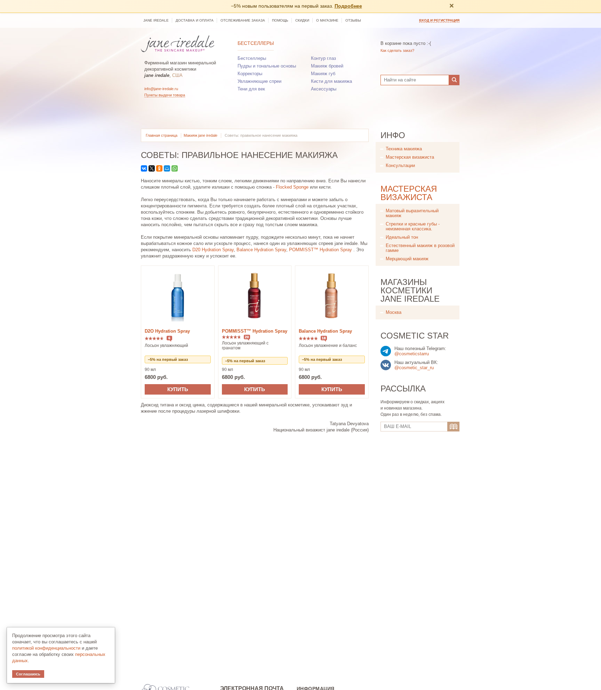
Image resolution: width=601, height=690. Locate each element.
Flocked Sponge (292, 187)
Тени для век (251, 89)
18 (324, 338)
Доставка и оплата (195, 20)
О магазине (327, 20)
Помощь (280, 20)
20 (247, 337)
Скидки (302, 20)
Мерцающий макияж (407, 258)
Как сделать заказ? (397, 50)
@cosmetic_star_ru (414, 367)
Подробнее (348, 6)
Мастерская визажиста (410, 157)
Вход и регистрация (439, 20)
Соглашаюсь (28, 674)
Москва (393, 312)
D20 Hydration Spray (213, 249)
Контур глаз (323, 58)
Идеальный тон (402, 237)
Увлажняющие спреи (259, 81)
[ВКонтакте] (144, 168)
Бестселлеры (256, 43)
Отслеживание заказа (243, 20)
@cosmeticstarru (411, 353)
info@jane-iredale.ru (161, 89)
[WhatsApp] (174, 168)
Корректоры (250, 73)
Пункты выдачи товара (164, 95)
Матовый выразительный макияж (412, 213)
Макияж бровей (327, 66)
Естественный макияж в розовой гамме (420, 248)
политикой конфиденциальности (46, 648)
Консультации (400, 165)
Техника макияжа (404, 148)
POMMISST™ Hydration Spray (320, 249)
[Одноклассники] (159, 168)
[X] (152, 168)
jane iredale (156, 20)
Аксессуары (323, 89)
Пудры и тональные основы (267, 66)
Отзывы (353, 20)
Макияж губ (323, 73)
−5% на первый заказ (168, 359)
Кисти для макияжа (331, 81)
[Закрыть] (451, 6)
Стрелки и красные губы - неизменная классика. (413, 226)
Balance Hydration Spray (261, 249)
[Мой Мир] (167, 168)
